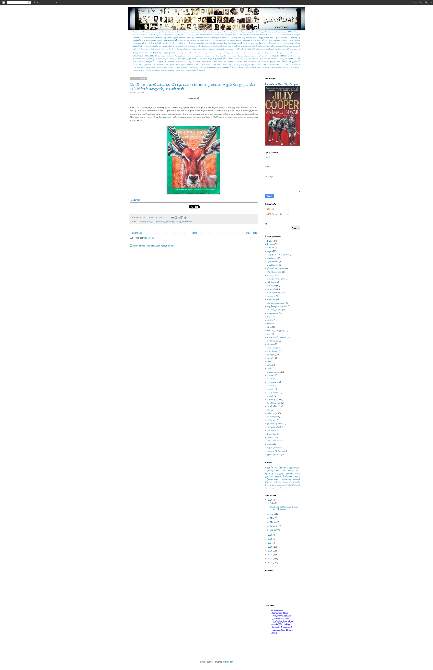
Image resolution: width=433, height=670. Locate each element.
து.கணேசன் (137, 59)
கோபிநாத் (172, 49)
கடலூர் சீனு (272, 289)
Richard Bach (138, 38)
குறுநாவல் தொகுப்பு (291, 482)
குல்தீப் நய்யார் (155, 49)
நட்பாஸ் (270, 358)
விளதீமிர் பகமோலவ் (257, 67)
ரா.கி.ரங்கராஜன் (139, 67)
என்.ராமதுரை (272, 43)
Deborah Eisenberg (224, 32)
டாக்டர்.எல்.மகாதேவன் (235, 56)
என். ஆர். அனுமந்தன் (276, 279)
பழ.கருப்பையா (261, 59)
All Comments (275, 214)
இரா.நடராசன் (185, 43)
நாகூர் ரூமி (208, 59)
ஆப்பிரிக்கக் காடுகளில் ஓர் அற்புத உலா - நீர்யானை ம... (284, 508)
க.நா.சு (230, 46)
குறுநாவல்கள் (286, 479)
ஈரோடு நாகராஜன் (274, 272)
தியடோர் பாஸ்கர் (294, 56)
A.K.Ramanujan (148, 32)
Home (194, 233)
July (272, 503)
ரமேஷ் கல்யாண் (273, 406)
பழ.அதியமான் (250, 59)
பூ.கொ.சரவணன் (274, 382)
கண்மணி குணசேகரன (242, 46)
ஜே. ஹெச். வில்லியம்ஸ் (166, 56)
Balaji (269, 241)
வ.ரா (201, 67)
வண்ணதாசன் (209, 67)
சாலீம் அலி (251, 49)
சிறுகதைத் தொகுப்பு (274, 473)
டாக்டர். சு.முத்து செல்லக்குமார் (198, 56)
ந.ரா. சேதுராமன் (273, 351)
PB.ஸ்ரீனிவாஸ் (284, 35)
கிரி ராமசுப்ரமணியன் (275, 303)
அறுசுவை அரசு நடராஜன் (206, 40)
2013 (270, 559)
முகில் (236, 64)
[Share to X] (179, 217)
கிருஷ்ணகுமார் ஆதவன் (277, 306)
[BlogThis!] (175, 217)
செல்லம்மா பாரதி (215, 53)
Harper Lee (281, 32)
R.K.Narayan (295, 35)
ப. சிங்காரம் (230, 59)
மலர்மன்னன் (191, 64)
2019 (270, 535)
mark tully (241, 38)
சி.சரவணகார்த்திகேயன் (265, 49)
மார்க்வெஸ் (212, 64)
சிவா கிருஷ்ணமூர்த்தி (276, 330)
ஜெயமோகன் (150, 55)
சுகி (268, 334)
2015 (270, 551)
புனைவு (284, 470)
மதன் (166, 64)
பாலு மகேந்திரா (194, 62)
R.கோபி (270, 244)
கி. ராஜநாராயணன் (293, 46)
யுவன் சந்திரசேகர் (271, 64)
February (274, 526)
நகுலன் (154, 59)
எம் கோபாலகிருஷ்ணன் (286, 43)
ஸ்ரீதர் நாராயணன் (274, 447)
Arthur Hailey (202, 32)
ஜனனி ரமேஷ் (263, 53)
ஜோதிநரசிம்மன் (180, 56)
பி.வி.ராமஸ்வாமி (254, 62)
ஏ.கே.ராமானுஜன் (194, 46)
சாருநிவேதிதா (240, 49)
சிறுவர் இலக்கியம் (283, 476)
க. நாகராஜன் (143, 221)
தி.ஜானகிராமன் (279, 55)
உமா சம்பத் (251, 43)
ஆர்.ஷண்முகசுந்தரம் (272, 40)
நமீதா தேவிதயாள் (176, 59)
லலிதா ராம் (271, 420)
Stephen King (160, 38)
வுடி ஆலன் (276, 67)
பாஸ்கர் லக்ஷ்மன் (274, 372)
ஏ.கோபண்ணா (206, 46)
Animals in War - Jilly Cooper (281, 84)
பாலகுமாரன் (161, 61)
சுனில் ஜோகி (181, 53)
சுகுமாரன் (148, 53)
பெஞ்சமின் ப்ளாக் (273, 62)
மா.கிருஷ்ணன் (201, 64)
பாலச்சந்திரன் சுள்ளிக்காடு (177, 62)
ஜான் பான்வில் (274, 53)
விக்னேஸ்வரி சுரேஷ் (275, 427)
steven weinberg (270, 38)
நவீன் (269, 365)
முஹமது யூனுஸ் (244, 64)
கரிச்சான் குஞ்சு (256, 46)
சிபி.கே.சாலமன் (292, 49)
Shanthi (270, 247)
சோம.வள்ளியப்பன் (250, 53)
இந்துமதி (162, 43)
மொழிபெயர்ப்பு (294, 470)
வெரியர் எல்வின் (286, 67)
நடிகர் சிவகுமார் (163, 59)
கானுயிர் (152, 221)
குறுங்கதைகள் (282, 485)
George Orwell (271, 32)
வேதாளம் (271, 437)
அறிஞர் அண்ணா (190, 40)
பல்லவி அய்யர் (240, 59)
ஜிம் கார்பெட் (295, 53)
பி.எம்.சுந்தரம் (228, 62)
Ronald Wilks (149, 38)
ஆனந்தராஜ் (272, 258)
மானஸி (270, 396)
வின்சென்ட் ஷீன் (243, 67)
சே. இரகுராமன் (237, 53)
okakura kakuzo (252, 38)
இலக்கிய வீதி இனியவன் (222, 43)
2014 (270, 555)
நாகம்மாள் (200, 59)
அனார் (180, 40)
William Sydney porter (212, 38)
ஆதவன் (246, 40)
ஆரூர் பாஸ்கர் (272, 261)
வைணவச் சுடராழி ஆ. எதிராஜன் (160, 70)
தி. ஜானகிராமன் (265, 56)
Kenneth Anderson (207, 35)
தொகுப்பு (268, 488)
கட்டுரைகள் (280, 467)
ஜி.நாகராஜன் (285, 53)
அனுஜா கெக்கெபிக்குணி (277, 254)
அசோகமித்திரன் (170, 40)
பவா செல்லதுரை (281, 59)
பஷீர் (289, 59)
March (273, 522)
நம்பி (269, 361)
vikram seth (282, 38)
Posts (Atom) (148, 238)
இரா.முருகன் (196, 43)
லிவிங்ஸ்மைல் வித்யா (172, 67)
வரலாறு (297, 476)
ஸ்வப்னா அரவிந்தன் (275, 451)
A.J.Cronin (137, 32)
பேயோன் (270, 385)
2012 (270, 562)
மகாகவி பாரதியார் (156, 64)
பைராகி (270, 389)
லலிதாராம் (154, 67)
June (272, 514)
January (274, 530)
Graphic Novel (270, 485)
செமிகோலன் (272, 341)
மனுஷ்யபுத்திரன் (174, 64)
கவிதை (297, 473)
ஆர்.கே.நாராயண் (257, 40)
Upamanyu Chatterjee (194, 38)
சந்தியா (270, 320)
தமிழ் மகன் (247, 56)
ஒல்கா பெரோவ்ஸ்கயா (219, 46)
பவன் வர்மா (271, 59)
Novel (276, 470)
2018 (270, 539)
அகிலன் (160, 40)
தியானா (270, 344)
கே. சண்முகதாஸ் (274, 310)
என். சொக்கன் (273, 282)
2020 (270, 500)
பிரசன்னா (271, 379)
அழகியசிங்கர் (221, 40)
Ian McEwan (137, 35)
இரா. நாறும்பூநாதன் (173, 43)
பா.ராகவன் (295, 58)
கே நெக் (164, 49)
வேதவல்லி (296, 67)
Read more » (136, 200)
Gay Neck (252, 32)
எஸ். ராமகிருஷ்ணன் (166, 46)
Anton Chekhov (190, 32)
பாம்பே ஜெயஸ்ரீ (138, 62)
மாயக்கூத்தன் (273, 399)
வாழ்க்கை (277, 482)
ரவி (268, 410)
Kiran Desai (219, 35)
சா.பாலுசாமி (229, 49)
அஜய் (269, 251)
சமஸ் (199, 49)
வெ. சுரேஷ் (271, 434)
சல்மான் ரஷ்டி (207, 49)
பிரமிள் (263, 62)
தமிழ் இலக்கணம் (294, 485)
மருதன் (183, 64)
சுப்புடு (189, 53)
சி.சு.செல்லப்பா (280, 49)
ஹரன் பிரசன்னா (274, 454)
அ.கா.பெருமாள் (150, 40)
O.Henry (250, 35)
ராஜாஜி (148, 67)
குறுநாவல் (269, 476)
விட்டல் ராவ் (233, 67)
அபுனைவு (269, 470)
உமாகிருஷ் (271, 275)
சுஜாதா (158, 52)
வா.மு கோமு (219, 67)
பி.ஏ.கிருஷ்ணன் (240, 61)
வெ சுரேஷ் (271, 430)
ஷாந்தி (270, 444)
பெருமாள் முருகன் (291, 61)
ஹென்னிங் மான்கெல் (198, 70)
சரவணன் (271, 323)
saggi (261, 38)
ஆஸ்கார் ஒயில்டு (287, 40)
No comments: (161, 217)
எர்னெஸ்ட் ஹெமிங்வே (150, 46)
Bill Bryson (212, 32)
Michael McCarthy (240, 35)
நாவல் (269, 467)
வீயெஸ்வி (268, 67)
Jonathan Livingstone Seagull (176, 35)
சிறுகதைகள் (293, 467)
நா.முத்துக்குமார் (189, 58)
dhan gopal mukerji (229, 38)
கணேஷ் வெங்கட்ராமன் (276, 292)
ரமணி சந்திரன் (294, 64)
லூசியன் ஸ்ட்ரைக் (187, 67)
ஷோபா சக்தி (185, 70)
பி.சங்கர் (270, 375)
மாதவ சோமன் (273, 392)
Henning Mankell (293, 32)
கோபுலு (179, 49)
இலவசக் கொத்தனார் (276, 268)
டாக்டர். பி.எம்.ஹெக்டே (218, 56)
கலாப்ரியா (266, 46)
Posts (271, 209)
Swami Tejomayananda (176, 38)
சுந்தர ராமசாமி (169, 53)
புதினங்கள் (275, 488)
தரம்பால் (255, 56)
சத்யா (269, 316)
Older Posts (251, 233)
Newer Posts (136, 233)
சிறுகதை (288, 473)
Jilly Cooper (159, 35)
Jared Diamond (149, 35)
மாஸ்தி (219, 64)
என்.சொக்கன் (261, 43)
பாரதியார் (150, 61)
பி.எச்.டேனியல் (217, 62)
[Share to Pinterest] (185, 217)
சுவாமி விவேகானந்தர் (200, 53)
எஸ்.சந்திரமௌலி (181, 46)
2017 (270, 543)
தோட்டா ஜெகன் (273, 348)
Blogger (228, 662)
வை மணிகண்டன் (274, 441)
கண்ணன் (271, 296)
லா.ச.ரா (162, 67)
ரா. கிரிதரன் (272, 417)
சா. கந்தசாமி (218, 49)
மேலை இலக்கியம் (286, 488)
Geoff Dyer (260, 32)
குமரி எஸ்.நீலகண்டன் (141, 49)
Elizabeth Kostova (240, 32)
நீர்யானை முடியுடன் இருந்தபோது (168, 221)
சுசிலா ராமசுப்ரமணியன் (277, 337)
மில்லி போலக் (228, 64)
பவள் (269, 368)
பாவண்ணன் (206, 62)
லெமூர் (196, 67)
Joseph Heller (194, 35)
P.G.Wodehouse (272, 35)
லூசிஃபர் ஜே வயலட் (275, 423)
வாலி (226, 67)
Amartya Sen (159, 32)
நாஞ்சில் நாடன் (219, 58)
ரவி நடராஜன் (272, 413)
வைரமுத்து (176, 70)
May (272, 518)
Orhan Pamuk (259, 35)
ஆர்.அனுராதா (273, 265)
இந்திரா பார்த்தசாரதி (150, 43)
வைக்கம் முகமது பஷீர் (140, 70)
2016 (270, 547)
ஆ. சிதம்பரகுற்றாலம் (234, 40)
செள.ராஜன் (226, 53)
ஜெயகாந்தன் (138, 56)
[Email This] (172, 217)
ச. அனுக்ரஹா (273, 313)
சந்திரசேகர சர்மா (189, 49)
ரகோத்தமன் (284, 64)
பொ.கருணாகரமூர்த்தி (141, 64)
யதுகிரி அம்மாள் (257, 64)
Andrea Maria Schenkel (174, 32)
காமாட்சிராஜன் (273, 299)
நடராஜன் (271, 355)
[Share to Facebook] (182, 217)
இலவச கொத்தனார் (239, 43)
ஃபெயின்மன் (292, 38)
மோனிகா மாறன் (274, 403)
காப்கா (272, 46)
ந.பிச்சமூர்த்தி (147, 59)
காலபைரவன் (280, 46)
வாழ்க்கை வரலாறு (272, 479)
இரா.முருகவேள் (206, 43)
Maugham (228, 35)
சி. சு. (269, 327)
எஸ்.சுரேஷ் (271, 286)
